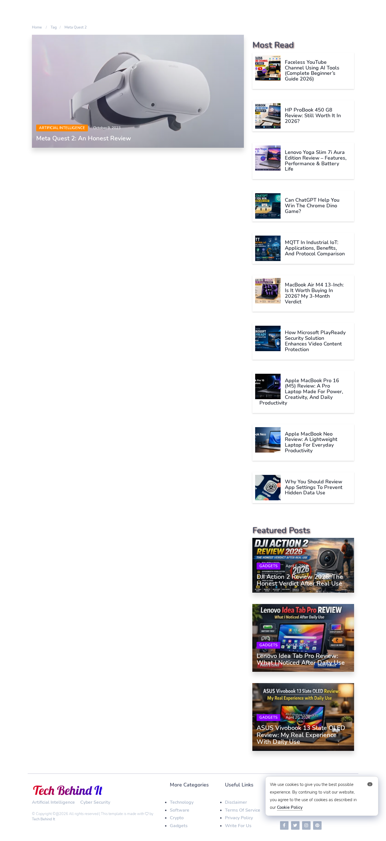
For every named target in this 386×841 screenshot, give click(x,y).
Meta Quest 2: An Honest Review (83, 138)
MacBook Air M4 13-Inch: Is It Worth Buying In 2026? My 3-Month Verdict (314, 293)
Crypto (177, 818)
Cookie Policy (290, 807)
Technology (182, 802)
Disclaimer (236, 802)
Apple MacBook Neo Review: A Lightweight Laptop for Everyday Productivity (311, 442)
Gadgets (268, 566)
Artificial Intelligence (62, 128)
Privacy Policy (239, 818)
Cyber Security (95, 802)
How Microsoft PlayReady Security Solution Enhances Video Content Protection (315, 341)
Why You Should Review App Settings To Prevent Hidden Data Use (313, 487)
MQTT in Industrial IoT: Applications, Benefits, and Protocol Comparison (315, 248)
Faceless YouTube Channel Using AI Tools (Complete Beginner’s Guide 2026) (312, 70)
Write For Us (238, 826)
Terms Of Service (242, 810)
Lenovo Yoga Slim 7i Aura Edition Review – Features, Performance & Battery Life (315, 160)
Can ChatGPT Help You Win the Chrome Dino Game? (312, 206)
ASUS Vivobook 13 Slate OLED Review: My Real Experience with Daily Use (301, 735)
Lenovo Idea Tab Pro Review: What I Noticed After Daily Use (301, 659)
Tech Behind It (43, 819)
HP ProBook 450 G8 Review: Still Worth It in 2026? (313, 116)
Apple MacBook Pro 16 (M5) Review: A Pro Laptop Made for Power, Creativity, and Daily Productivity (301, 391)
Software (179, 810)
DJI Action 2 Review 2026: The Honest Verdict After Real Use (300, 580)
